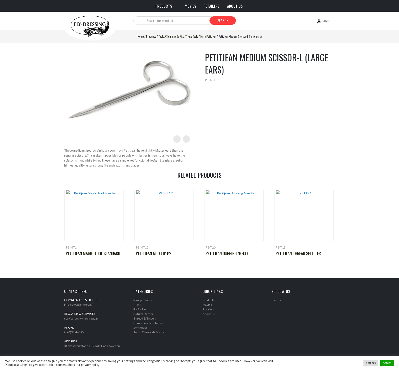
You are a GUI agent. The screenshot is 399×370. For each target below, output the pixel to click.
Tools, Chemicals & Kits (171, 36)
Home (141, 36)
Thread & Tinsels (144, 318)
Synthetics (140, 327)
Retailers (208, 309)
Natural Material (143, 314)
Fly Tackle (139, 309)
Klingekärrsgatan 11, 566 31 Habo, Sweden (92, 346)
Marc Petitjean (208, 36)
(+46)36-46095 (74, 332)
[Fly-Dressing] (90, 26)
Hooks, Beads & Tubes (148, 323)
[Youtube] (284, 305)
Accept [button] (387, 362)
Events (276, 300)
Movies (207, 304)
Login (326, 20)
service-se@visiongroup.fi (81, 318)
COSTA (138, 304)
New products (142, 300)
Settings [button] (371, 362)
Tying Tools (192, 36)
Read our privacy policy (84, 364)
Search (223, 20)
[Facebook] (273, 305)
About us (209, 314)
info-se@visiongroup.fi (78, 304)
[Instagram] (278, 305)
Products (151, 36)
